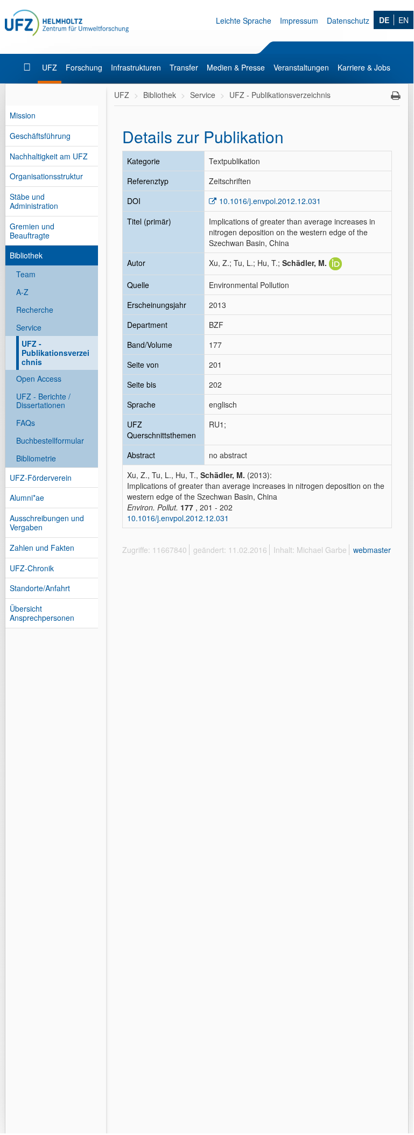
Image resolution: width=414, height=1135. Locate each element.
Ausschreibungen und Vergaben (47, 523)
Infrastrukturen (136, 67)
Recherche (34, 309)
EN (403, 20)
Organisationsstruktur (46, 176)
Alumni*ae (27, 497)
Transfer (184, 67)
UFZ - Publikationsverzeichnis (55, 352)
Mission (23, 115)
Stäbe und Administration (34, 201)
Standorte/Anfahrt (40, 588)
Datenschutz (348, 20)
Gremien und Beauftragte (32, 231)
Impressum (299, 20)
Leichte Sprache (243, 20)
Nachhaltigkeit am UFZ (49, 156)
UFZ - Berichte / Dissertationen (43, 401)
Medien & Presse (236, 67)
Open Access (38, 378)
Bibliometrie (36, 458)
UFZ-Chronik (32, 568)
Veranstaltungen (301, 67)
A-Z (22, 291)
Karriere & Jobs (364, 67)
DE (384, 20)
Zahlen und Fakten (42, 547)
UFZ (49, 67)
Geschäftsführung (40, 135)
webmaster (372, 549)
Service (28, 327)
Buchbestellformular (50, 440)
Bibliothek (26, 255)
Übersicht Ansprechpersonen (42, 613)
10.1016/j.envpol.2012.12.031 (270, 200)
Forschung (84, 67)
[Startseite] (28, 67)
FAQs (25, 422)
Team (26, 274)
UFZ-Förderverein (41, 477)
